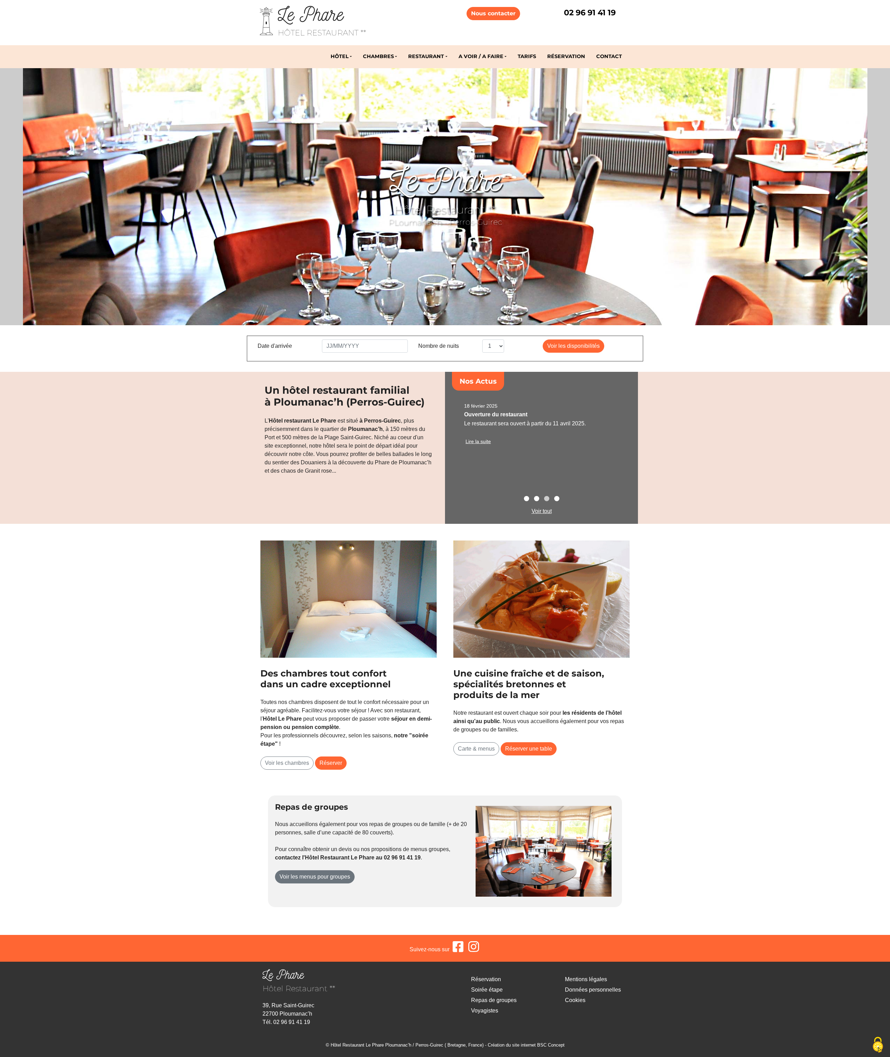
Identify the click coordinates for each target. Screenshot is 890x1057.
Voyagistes (484, 1011)
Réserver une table (528, 749)
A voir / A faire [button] (481, 56)
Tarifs (527, 56)
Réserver (330, 763)
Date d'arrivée (275, 346)
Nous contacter (493, 13)
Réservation (566, 56)
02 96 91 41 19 (590, 12)
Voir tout (542, 511)
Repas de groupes (494, 1000)
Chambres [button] (378, 56)
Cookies (575, 1000)
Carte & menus (476, 749)
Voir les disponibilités (573, 346)
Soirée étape (487, 990)
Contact (609, 56)
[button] (526, 499)
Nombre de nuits (438, 346)
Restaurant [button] (426, 56)
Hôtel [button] (340, 56)
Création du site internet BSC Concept (526, 1045)
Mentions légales (586, 979)
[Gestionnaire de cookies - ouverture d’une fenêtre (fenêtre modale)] (878, 1045)
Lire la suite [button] (478, 441)
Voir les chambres (287, 763)
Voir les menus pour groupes (315, 877)
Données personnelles (593, 990)
